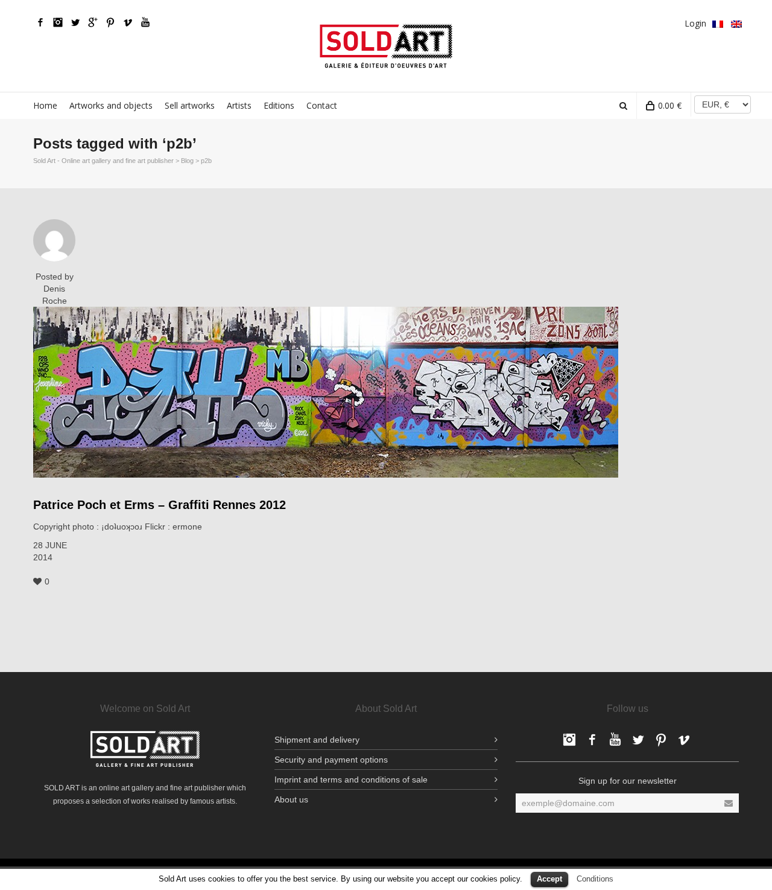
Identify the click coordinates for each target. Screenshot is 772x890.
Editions (279, 105)
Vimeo (128, 22)
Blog (187, 160)
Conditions (595, 878)
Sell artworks (190, 105)
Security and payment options (331, 759)
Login (695, 23)
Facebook (40, 22)
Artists (239, 105)
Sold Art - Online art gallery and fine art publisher (103, 160)
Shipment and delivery (316, 739)
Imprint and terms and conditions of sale (351, 779)
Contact (321, 105)
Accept (549, 878)
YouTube (145, 22)
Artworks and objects (111, 105)
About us (291, 799)
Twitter (75, 22)
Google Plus (93, 22)
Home (45, 105)
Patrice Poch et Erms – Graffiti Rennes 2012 (159, 504)
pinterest (110, 22)
